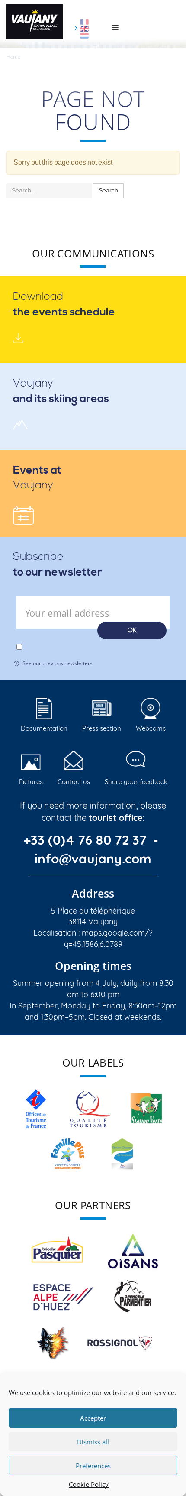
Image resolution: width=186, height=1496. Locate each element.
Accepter (93, 1418)
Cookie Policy (89, 1484)
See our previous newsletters (57, 663)
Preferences (93, 1465)
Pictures (31, 781)
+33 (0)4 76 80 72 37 (86, 840)
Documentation (44, 728)
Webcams (151, 728)
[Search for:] (49, 190)
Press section (101, 728)
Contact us (74, 781)
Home (13, 56)
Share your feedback (136, 781)
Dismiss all (93, 1441)
